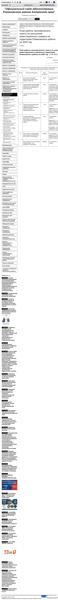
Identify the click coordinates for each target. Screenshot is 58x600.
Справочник (6, 35)
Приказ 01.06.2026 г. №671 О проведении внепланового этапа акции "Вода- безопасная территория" (9, 564)
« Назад (21, 45)
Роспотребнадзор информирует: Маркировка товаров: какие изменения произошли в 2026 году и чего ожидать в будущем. (9, 468)
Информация (6, 26)
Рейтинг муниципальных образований (7, 253)
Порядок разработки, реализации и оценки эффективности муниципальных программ (9, 134)
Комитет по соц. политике (7, 74)
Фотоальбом (6, 32)
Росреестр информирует (6, 227)
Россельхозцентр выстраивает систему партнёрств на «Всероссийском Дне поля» (8, 404)
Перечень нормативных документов (8, 118)
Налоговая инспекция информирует (9, 82)
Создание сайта (51, 597)
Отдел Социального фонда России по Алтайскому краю (8, 149)
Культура (5, 171)
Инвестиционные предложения (7, 108)
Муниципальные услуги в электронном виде (9, 204)
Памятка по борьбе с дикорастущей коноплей (8, 429)
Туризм (5, 174)
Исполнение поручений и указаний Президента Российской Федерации (9, 50)
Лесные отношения (8, 263)
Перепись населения (8, 54)
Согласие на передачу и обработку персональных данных (9, 270)
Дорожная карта (7, 142)
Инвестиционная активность (7, 103)
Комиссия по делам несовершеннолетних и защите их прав (9, 61)
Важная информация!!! (9, 24)
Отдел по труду (7, 156)
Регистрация (6, 265)
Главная (21, 23)
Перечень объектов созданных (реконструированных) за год (9, 112)
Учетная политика (8, 164)
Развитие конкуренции (9, 68)
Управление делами (8, 210)
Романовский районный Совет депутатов (9, 45)
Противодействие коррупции (8, 193)
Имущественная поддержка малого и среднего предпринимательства (9, 179)
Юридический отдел (8, 234)
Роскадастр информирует (6, 231)
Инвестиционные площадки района (7, 121)
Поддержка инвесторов (8, 105)
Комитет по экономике (9, 65)
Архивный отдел (7, 212)
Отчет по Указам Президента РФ (7, 130)
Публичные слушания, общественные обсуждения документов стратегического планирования (9, 88)
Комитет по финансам (9, 71)
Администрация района (9, 38)
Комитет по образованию (6, 78)
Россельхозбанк (7, 196)
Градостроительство (8, 189)
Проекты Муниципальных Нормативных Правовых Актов (7, 243)
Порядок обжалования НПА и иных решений (9, 220)
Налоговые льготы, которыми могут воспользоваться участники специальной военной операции (9, 383)
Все (9, 275)
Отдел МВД (6, 161)
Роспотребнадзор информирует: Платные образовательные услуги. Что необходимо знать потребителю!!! (9, 421)
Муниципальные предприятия (7, 199)
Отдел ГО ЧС (6, 159)
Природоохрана (7, 145)
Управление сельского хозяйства (9, 168)
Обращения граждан (8, 223)
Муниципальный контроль (7, 216)
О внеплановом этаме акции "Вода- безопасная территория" (9, 295)
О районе (5, 29)
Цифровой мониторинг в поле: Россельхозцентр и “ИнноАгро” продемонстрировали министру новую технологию (8, 393)
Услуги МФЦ (6, 207)
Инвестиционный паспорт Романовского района (9, 124)
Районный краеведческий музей (9, 238)
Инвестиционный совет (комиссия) (8, 100)
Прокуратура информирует (6, 249)
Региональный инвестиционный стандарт (9, 127)
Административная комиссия (8, 41)
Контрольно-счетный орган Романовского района (9, 259)
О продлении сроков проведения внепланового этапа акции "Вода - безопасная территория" (9, 536)
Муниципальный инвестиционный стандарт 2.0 (9, 139)
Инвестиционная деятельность (33, 23)
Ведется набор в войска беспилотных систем (9, 590)
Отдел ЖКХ (6, 153)
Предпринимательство (9, 183)
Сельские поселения (8, 57)
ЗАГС (4, 186)
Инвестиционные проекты (9, 115)
